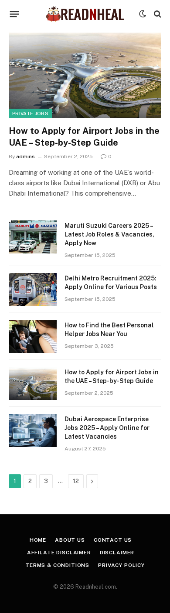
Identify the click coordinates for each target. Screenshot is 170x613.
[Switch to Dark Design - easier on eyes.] (142, 14)
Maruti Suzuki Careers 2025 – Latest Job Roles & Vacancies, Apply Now (109, 234)
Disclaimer (117, 553)
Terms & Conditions (57, 565)
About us (70, 540)
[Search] (156, 14)
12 (76, 481)
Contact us (113, 540)
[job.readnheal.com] (84, 14)
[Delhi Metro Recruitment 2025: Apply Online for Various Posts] (33, 289)
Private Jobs (30, 113)
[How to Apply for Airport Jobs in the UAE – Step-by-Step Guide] (85, 75)
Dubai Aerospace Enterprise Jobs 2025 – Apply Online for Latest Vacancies (107, 428)
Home (38, 540)
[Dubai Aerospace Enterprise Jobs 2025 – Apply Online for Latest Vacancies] (33, 430)
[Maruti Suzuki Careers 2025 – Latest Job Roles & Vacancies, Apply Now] (33, 236)
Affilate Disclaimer (59, 553)
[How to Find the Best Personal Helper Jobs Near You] (33, 336)
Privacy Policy (121, 565)
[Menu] (14, 14)
